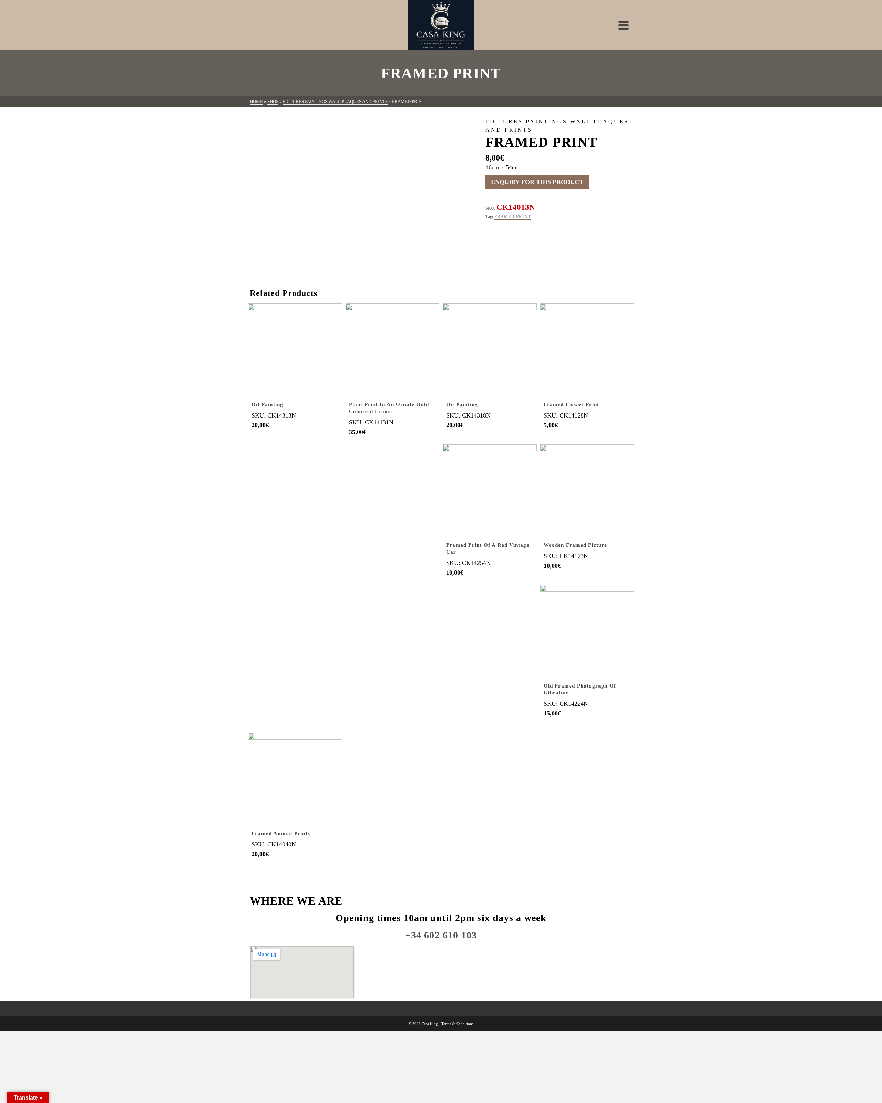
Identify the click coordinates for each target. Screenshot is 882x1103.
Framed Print (512, 216)
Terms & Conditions (457, 1024)
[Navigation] (623, 25)
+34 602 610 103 (441, 935)
